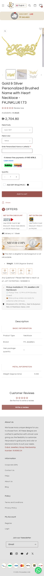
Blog (7, 487)
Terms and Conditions (14, 502)
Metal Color (6, 136)
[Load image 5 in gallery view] (33, 74)
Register (8, 523)
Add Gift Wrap (16, 185)
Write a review (22, 407)
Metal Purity (6, 125)
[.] (15, 16)
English (21, 5)
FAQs (7, 476)
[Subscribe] (35, 544)
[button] (3, 5)
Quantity (5, 172)
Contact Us (9, 470)
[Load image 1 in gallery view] (11, 74)
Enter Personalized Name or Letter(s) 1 (16, 147)
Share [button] (8, 203)
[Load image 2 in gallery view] (22, 74)
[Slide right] (41, 75)
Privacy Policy (11, 508)
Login (7, 529)
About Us (9, 481)
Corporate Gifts (11, 465)
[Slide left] (2, 75)
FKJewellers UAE (24, 572)
